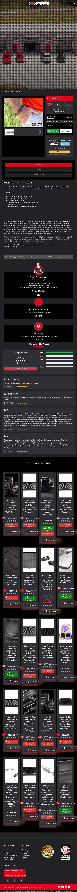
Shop (5, 852)
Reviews (38, 170)
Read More (37, 316)
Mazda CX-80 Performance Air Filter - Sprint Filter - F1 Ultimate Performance (65, 723)
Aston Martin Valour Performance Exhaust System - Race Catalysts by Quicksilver (47, 582)
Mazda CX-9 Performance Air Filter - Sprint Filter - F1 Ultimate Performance (29, 791)
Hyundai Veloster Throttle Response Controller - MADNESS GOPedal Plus (47, 724)
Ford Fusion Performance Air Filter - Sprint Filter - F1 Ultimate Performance (47, 652)
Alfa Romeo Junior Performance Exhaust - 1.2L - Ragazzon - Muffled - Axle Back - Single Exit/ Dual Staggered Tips (47, 794)
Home (6, 850)
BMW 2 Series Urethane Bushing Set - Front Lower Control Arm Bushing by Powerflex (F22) (65, 654)
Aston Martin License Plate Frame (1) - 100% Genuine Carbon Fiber (11, 580)
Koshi (70, 125)
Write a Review (21, 369)
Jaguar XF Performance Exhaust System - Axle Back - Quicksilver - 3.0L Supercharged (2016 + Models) (11, 795)
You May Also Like (38, 175)
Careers (24, 858)
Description (38, 165)
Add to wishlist (66, 131)
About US (25, 850)
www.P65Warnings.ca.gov (53, 257)
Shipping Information (10, 856)
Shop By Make (8, 860)
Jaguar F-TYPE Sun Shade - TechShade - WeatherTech (65, 578)
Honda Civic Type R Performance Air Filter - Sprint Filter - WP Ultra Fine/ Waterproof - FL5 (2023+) (29, 654)
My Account (25, 856)
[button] (40, 112)
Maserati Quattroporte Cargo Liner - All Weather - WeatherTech (29, 580)
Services (6, 854)
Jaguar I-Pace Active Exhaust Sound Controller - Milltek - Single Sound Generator (47, 507)
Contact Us (25, 852)
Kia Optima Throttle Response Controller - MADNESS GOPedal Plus (11, 506)
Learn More (65, 144)
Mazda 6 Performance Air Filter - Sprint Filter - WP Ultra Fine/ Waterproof (11, 723)
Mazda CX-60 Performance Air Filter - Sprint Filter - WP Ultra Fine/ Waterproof (65, 506)
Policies (24, 854)
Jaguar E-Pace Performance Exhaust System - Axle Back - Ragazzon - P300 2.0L (29, 724)
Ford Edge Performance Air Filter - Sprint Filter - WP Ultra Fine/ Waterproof (29, 506)
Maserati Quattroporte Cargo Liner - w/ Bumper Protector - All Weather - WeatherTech (11, 653)
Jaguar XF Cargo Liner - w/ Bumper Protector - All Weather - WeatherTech (65, 791)
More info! (69, 117)
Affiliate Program (9, 858)
